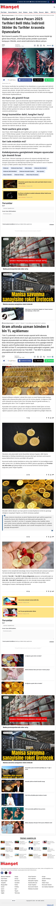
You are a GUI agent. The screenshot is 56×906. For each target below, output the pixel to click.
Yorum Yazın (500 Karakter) (9, 211)
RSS (14, 900)
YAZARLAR (21, 1)
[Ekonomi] (28, 252)
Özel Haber (4, 12)
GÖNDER (51, 224)
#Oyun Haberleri (7, 174)
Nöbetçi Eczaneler (33, 889)
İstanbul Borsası (32, 882)
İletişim (44, 880)
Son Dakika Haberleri (48, 887)
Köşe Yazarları (32, 876)
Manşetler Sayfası (33, 880)
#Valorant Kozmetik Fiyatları (27, 171)
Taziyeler (3, 882)
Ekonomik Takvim (33, 887)
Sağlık (2, 893)
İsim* (3, 205)
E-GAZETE (27, 1)
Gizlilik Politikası (46, 878)
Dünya (16, 878)
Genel (20, 12)
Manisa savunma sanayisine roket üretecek (18, 304)
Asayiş (30, 12)
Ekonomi (41, 12)
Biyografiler (4, 885)
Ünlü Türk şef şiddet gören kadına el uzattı (36, 795)
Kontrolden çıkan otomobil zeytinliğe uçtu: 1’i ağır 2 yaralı (38, 768)
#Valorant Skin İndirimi (40, 168)
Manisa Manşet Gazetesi (8, 15)
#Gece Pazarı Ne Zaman (32, 174)
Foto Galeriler (32, 878)
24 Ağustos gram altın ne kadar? (33, 656)
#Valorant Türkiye (19, 174)
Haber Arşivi (45, 882)
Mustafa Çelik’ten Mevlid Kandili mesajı (35, 781)
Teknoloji (17, 893)
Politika (36, 12)
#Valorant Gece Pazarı (16, 168)
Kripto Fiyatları (32, 885)
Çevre (2, 889)
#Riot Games (28, 168)
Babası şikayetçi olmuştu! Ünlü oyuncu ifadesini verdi (38, 822)
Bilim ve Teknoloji (18, 15)
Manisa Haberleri (12, 12)
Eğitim (46, 12)
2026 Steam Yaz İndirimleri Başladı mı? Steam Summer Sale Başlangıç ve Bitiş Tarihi (39, 310)
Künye (43, 876)
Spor (16, 889)
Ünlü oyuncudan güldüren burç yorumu (35, 809)
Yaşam (16, 891)
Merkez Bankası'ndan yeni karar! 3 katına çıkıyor (37, 669)
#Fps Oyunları (40, 171)
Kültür (16, 885)
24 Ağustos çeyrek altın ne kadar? (33, 683)
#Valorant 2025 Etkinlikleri (10, 171)
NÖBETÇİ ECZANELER (42, 1)
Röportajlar (4, 880)
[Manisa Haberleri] (28, 287)
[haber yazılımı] (50, 905)
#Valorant (5, 168)
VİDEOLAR (33, 1)
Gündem (25, 12)
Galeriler (17, 323)
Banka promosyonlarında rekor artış (15, 269)
